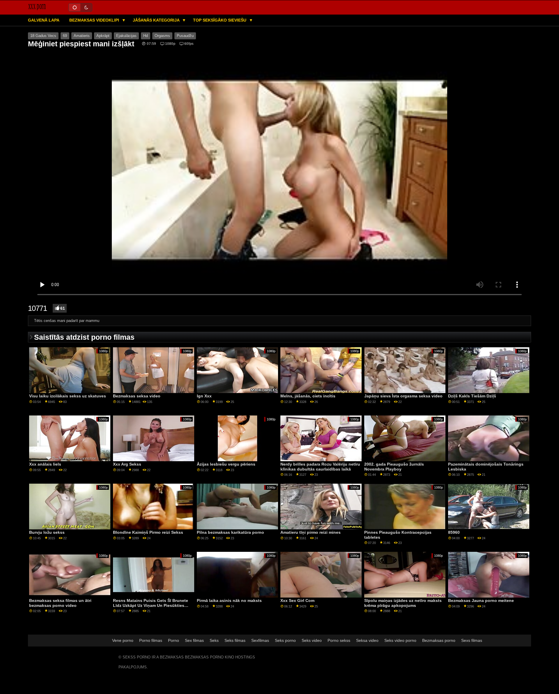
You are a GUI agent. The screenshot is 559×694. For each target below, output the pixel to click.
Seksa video (367, 640)
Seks (214, 640)
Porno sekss (339, 640)
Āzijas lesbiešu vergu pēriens (226, 464)
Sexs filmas (471, 640)
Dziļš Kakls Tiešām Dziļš (472, 396)
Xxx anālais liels (45, 464)
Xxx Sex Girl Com (297, 600)
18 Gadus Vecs (43, 36)
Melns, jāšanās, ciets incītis (307, 396)
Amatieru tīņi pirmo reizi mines (310, 532)
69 (65, 36)
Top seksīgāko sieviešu (220, 20)
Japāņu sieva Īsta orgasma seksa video (403, 396)
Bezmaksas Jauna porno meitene (481, 600)
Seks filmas (234, 640)
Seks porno (285, 640)
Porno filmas (150, 640)
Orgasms (162, 36)
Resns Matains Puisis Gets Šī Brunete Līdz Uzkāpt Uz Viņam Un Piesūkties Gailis (150, 605)
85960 (454, 532)
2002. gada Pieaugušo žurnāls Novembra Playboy (394, 466)
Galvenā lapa (43, 20)
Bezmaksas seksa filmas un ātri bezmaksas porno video (60, 603)
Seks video (312, 640)
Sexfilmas (260, 640)
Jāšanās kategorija (157, 20)
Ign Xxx (204, 396)
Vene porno (122, 640)
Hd (145, 36)
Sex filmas (194, 640)
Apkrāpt (102, 36)
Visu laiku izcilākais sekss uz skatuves (67, 396)
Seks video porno (400, 640)
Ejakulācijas (126, 36)
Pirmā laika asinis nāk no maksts (229, 600)
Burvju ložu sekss (47, 532)
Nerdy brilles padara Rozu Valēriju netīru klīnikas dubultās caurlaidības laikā (320, 466)
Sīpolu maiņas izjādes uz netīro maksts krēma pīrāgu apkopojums (403, 603)
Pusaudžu (185, 36)
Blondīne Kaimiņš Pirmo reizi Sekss (148, 532)
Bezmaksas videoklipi (94, 20)
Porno (173, 640)
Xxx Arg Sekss (127, 464)
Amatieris (82, 36)
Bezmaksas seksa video (136, 396)
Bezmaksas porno (438, 640)
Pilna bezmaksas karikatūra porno (230, 532)
